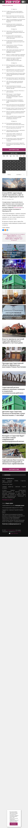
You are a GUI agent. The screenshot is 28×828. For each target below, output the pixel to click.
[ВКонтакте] (3, 230)
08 (20, 161)
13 (14, 164)
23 (24, 166)
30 (24, 169)
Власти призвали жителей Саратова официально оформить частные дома (13, 341)
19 (10, 166)
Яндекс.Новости (11, 235)
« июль (9, 174)
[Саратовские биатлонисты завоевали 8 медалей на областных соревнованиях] (14, 451)
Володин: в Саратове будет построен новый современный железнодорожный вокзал (13, 438)
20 (14, 166)
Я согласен (13, 824)
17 (4, 166)
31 (4, 172)
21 (17, 166)
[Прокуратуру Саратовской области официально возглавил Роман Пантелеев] (14, 354)
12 (10, 164)
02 (24, 158)
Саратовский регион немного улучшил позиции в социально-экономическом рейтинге (13, 390)
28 (17, 169)
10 (4, 164)
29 (20, 169)
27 (14, 169)
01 (20, 158)
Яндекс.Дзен (9, 238)
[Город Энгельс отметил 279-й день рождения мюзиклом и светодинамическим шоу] (14, 266)
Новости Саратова (7, 5)
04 (7, 161)
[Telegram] (7, 230)
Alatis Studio (18, 531)
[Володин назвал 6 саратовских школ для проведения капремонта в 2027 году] (14, 281)
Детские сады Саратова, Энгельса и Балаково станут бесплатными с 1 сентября (13, 413)
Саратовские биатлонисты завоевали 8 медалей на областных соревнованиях (13, 462)
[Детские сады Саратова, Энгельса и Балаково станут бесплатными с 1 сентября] (14, 402)
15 (20, 164)
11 (7, 164)
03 (4, 161)
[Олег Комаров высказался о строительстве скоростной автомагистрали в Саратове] (14, 297)
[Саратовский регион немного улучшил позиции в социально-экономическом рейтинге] (14, 378)
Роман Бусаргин (18, 207)
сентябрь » (19, 174)
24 (4, 169)
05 (10, 161)
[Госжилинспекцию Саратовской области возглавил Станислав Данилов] (14, 312)
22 (20, 166)
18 (7, 166)
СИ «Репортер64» (10, 530)
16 (24, 164)
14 (17, 164)
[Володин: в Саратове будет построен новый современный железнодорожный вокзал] (14, 427)
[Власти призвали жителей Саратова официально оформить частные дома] (14, 330)
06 (14, 161)
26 (10, 169)
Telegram (16, 238)
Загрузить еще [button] (14, 149)
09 (24, 161)
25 (7, 169)
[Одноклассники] (5, 230)
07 (17, 161)
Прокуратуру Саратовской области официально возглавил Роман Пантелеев (14, 365)
